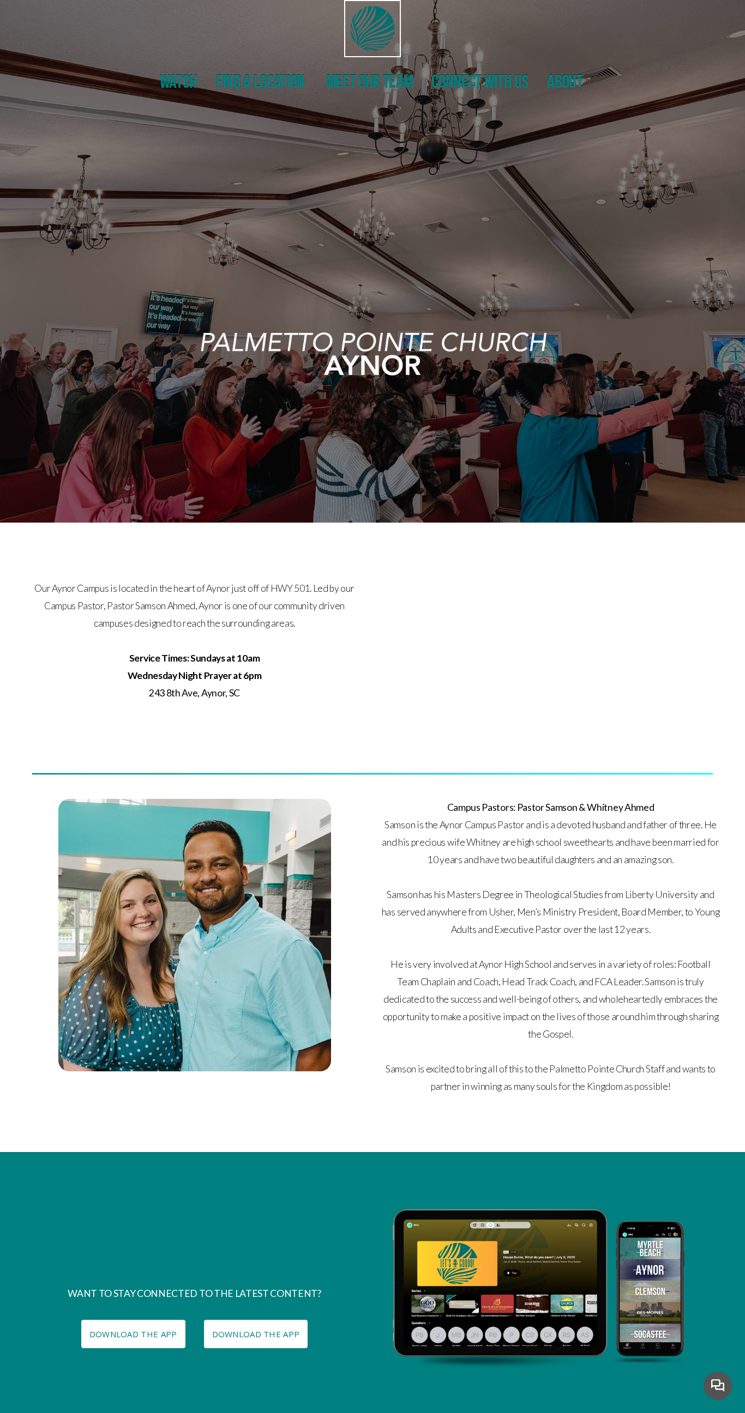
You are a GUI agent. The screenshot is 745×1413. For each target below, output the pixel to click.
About (566, 83)
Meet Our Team (369, 83)
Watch (178, 83)
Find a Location (262, 83)
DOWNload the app (133, 1334)
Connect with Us (479, 83)
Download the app (256, 1334)
